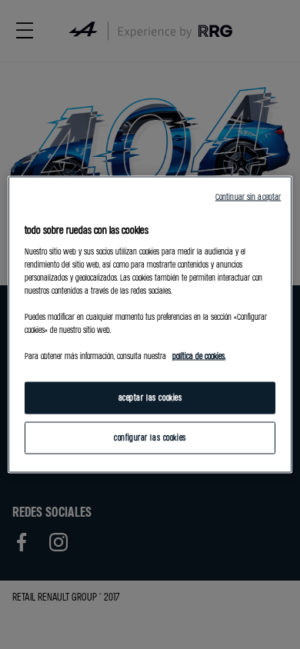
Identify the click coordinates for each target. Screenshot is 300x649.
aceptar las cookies (150, 397)
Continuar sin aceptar (248, 196)
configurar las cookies (150, 437)
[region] (150, 325)
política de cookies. (198, 356)
